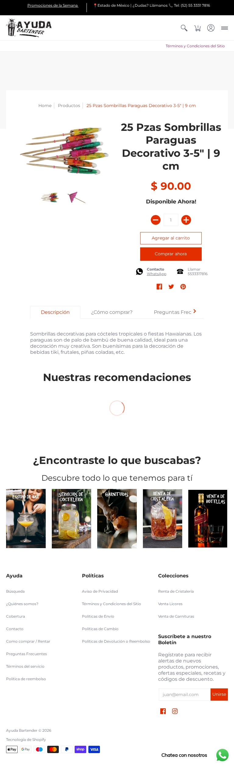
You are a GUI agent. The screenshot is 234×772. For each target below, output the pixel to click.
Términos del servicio (25, 666)
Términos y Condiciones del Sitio (195, 46)
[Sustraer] (156, 220)
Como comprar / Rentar (28, 641)
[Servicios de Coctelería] (71, 518)
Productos (69, 105)
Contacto (14, 629)
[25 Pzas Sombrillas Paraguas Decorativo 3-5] (49, 197)
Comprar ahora (171, 254)
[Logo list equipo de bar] (26, 518)
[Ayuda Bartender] (29, 28)
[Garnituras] (117, 518)
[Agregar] (186, 220)
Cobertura (15, 616)
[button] (184, 28)
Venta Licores (170, 603)
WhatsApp (156, 273)
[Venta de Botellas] (208, 519)
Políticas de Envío (98, 616)
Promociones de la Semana (53, 5)
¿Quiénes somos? (22, 603)
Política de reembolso (26, 679)
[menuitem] (184, 28)
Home (44, 105)
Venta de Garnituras (176, 616)
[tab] (55, 312)
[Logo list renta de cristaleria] (163, 518)
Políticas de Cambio (100, 629)
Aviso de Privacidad (100, 591)
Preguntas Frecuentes (26, 654)
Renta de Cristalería (176, 591)
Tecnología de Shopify (26, 739)
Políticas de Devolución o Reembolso (116, 641)
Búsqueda (15, 591)
